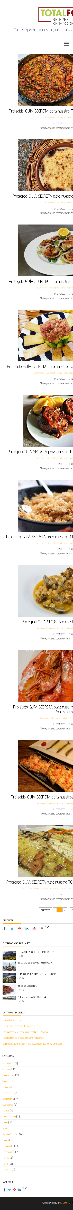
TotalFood (61, 123)
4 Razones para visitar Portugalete (32, 997)
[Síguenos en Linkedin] (27, 929)
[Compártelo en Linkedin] (19, 1190)
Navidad (6, 1128)
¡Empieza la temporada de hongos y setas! (22, 1026)
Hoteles (6, 1110)
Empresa (7, 1087)
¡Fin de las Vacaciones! (27, 985)
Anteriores (45, 910)
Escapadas (54, 888)
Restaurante (8, 1146)
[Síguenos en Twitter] (12, 929)
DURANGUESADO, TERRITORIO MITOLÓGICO (36, 952)
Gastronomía (48, 117)
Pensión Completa (10, 1134)
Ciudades (23, 888)
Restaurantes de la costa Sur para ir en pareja (23, 1037)
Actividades (8, 1063)
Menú (69, 117)
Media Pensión (9, 1116)
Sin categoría (8, 1152)
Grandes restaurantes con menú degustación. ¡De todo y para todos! (33, 1043)
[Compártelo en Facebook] (5, 1190)
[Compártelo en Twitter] (9, 1190)
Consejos (44, 888)
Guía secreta (60, 117)
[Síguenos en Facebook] (5, 929)
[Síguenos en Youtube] (34, 929)
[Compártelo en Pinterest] (14, 1190)
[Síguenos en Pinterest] (19, 929)
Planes (6, 1140)
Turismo (6, 1169)
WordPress (64, 1202)
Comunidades (34, 888)
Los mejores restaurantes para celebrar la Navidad (26, 1032)
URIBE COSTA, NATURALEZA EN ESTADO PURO (38, 974)
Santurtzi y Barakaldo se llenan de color (35, 962)
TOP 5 (5, 1163)
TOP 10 (6, 1157)
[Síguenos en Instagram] (42, 929)
